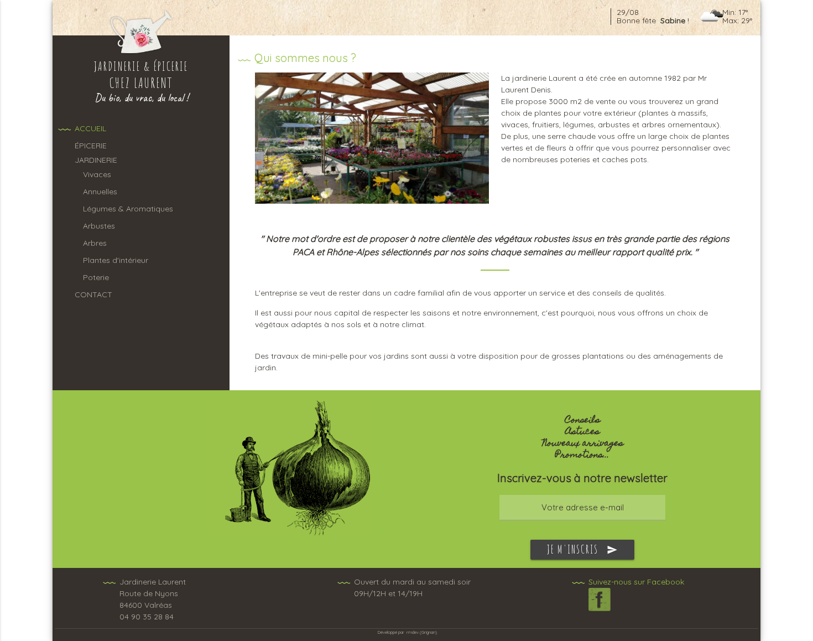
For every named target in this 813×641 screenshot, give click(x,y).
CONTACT (93, 294)
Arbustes (99, 226)
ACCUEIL (90, 128)
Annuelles (100, 192)
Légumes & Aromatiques (128, 209)
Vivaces (97, 174)
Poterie (96, 277)
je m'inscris (582, 549)
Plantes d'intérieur (115, 260)
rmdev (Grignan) (421, 632)
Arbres (95, 243)
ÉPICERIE (91, 146)
